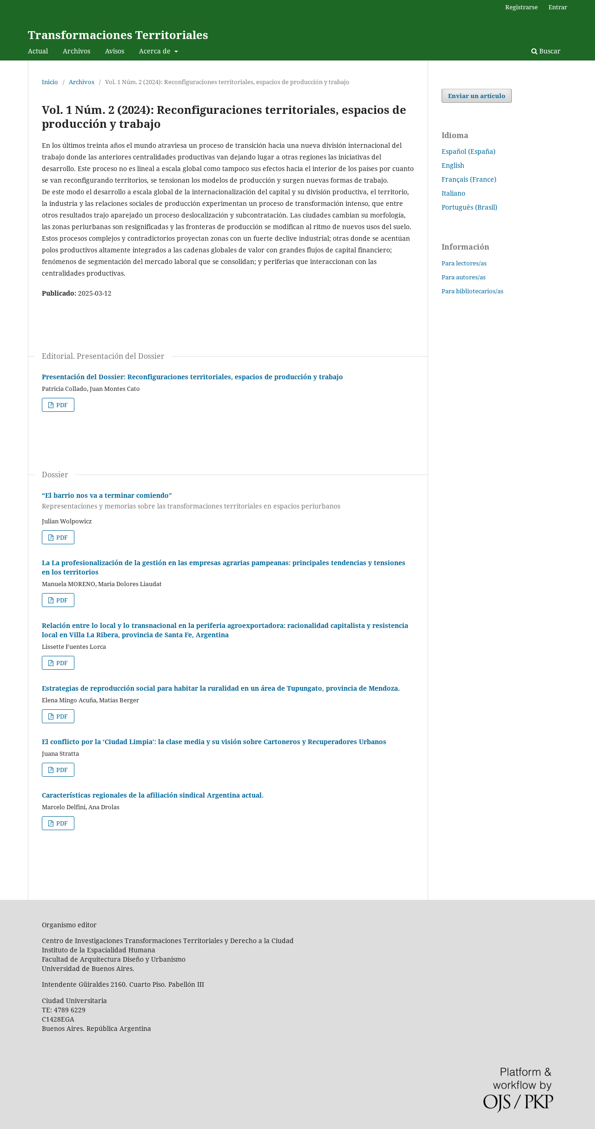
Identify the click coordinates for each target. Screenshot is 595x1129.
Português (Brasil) (469, 207)
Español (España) (469, 151)
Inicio (50, 82)
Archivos (76, 50)
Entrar (558, 7)
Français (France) (469, 179)
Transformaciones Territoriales (118, 34)
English (453, 165)
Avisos (114, 50)
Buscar (549, 50)
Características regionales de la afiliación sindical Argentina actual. (153, 795)
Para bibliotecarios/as (472, 291)
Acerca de (155, 50)
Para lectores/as (464, 263)
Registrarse (521, 7)
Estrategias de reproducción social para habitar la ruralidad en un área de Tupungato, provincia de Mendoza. (221, 688)
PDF (61, 405)
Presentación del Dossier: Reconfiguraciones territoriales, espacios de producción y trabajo (192, 376)
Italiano (453, 193)
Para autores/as (464, 277)
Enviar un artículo (476, 96)
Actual (38, 50)
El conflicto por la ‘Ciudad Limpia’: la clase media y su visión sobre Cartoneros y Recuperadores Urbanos (214, 741)
